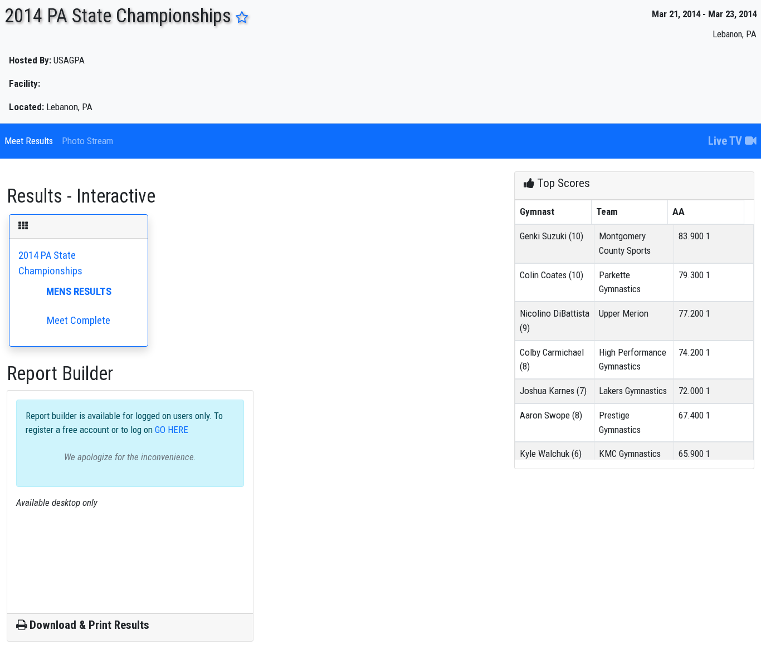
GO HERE (170, 429)
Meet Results (28, 140)
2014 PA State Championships (64, 288)
